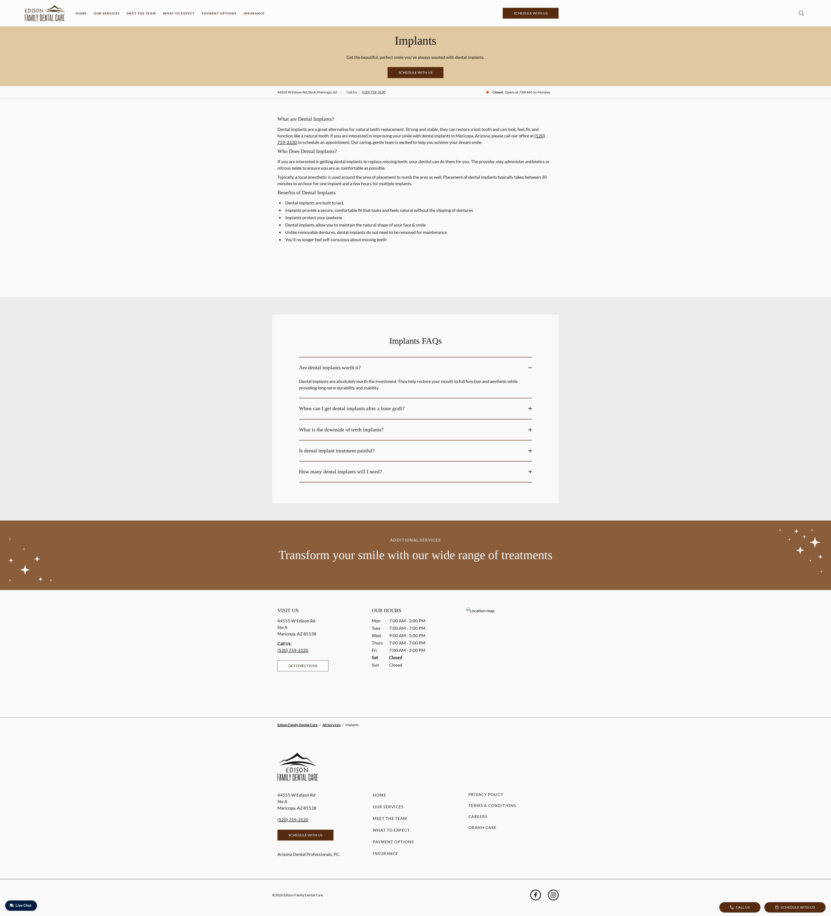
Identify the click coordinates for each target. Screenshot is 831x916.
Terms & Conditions (492, 805)
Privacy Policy (486, 794)
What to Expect (179, 13)
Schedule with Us (531, 13)
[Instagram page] (553, 895)
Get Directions (302, 666)
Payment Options (219, 13)
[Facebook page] (535, 895)
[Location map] (510, 653)
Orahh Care (483, 827)
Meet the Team (141, 13)
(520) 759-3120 (373, 92)
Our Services (107, 13)
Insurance (254, 13)
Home (81, 13)
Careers (478, 816)
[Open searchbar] (801, 13)
